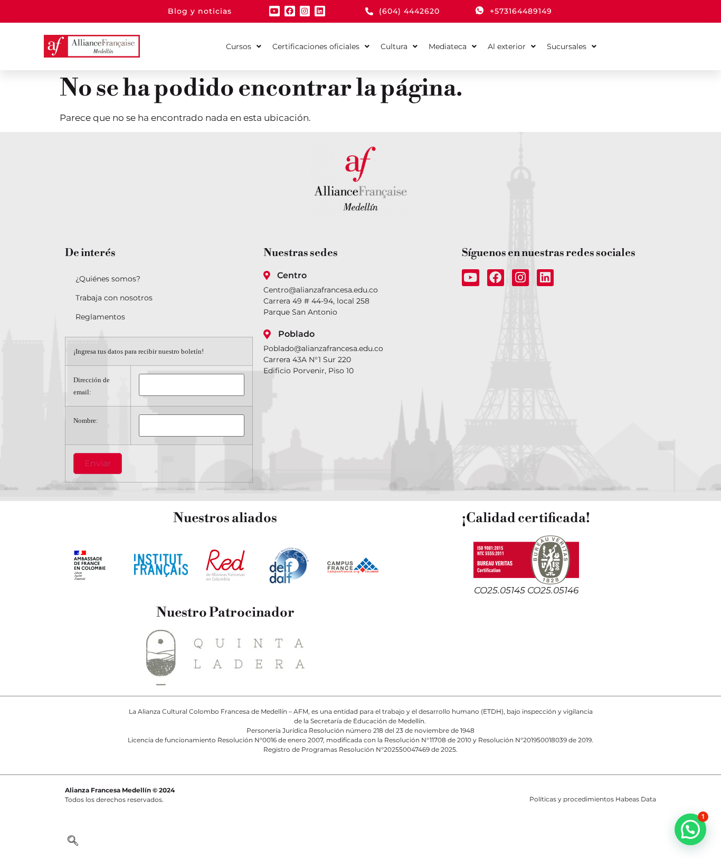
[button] (72, 841)
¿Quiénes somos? (107, 278)
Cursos (238, 46)
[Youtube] (274, 11)
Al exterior (507, 46)
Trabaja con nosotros (114, 298)
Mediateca (448, 46)
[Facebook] (289, 11)
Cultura (394, 46)
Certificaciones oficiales (315, 46)
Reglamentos (100, 317)
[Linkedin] (320, 11)
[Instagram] (305, 11)
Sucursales (566, 46)
